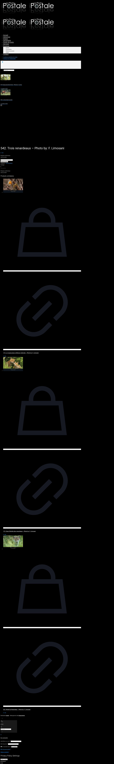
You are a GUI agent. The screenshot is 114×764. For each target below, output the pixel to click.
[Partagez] (3, 761)
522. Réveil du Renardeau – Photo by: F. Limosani (16, 709)
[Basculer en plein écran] (2, 761)
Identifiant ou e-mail (5, 741)
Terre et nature (9, 163)
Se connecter (14, 746)
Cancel (5, 759)
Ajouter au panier (4, 161)
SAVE (2, 759)
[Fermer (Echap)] (5, 761)
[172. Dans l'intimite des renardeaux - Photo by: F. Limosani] (13, 370)
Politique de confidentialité (9, 58)
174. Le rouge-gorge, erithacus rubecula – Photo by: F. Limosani (21, 353)
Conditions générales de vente (10, 57)
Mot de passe (4, 744)
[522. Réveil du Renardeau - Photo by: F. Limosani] (13, 549)
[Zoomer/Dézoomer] (1, 761)
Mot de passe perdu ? (6, 749)
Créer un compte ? (5, 752)
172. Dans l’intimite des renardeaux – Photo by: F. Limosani (19, 531)
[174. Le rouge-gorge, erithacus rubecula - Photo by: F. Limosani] (13, 192)
